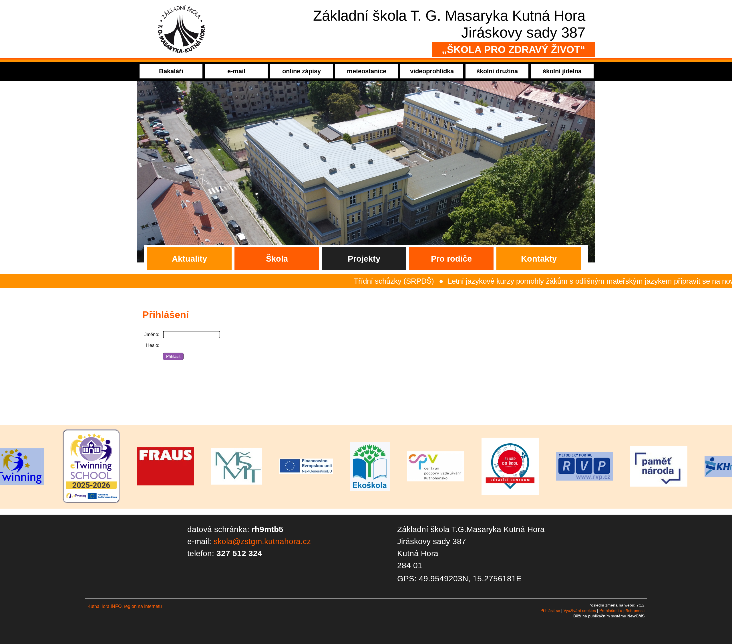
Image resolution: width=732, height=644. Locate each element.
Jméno (151, 334)
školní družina (497, 71)
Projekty (364, 258)
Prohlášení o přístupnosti (622, 610)
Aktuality (189, 258)
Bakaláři (171, 71)
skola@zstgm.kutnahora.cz (262, 541)
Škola (277, 258)
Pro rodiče (451, 258)
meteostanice (366, 71)
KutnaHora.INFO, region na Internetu (124, 606)
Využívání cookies (580, 610)
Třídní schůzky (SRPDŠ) (342, 281)
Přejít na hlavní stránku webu (366, 29)
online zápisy (301, 71)
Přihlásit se (550, 610)
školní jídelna (562, 71)
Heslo (152, 345)
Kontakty (539, 258)
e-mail (236, 71)
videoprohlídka (432, 71)
